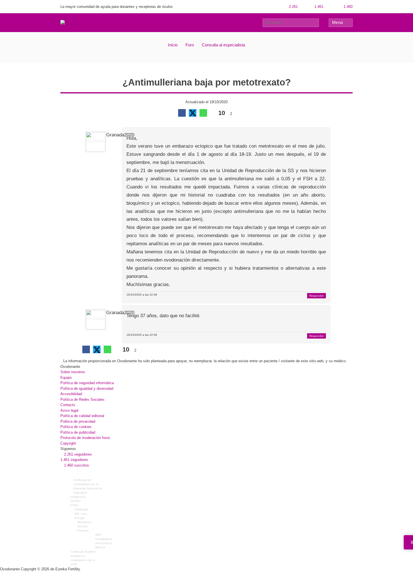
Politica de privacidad (77, 421)
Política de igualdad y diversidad (86, 388)
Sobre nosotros (72, 372)
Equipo (66, 377)
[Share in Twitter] (192, 113)
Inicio (173, 44)
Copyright (68, 443)
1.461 (318, 6)
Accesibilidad (71, 394)
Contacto (67, 405)
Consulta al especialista (223, 44)
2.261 (293, 6)
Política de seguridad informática (87, 383)
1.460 (347, 6)
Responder (316, 295)
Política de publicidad (77, 432)
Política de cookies (76, 427)
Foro (189, 44)
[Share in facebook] (182, 113)
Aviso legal (69, 410)
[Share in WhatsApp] (203, 113)
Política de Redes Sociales (82, 399)
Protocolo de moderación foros (85, 438)
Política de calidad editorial (82, 416)
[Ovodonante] (72, 22)
